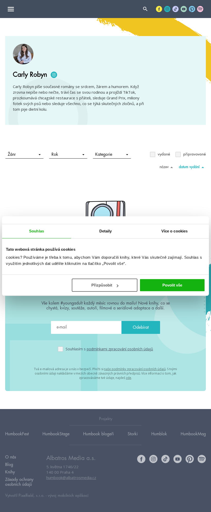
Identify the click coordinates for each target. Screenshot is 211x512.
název (164, 167)
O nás (10, 457)
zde (128, 378)
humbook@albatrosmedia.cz (71, 477)
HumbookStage (55, 434)
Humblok (159, 434)
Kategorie (103, 154)
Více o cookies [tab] (174, 231)
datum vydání (189, 167)
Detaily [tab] (105, 231)
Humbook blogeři (98, 434)
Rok (54, 154)
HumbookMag (193, 434)
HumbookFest (17, 434)
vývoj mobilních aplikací (68, 496)
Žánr (12, 154)
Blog (9, 465)
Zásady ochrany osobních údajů (19, 482)
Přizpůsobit (101, 285)
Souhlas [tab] (36, 231)
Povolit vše (172, 285)
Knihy (10, 472)
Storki (133, 434)
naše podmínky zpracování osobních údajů (134, 369)
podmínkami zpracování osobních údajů (120, 348)
